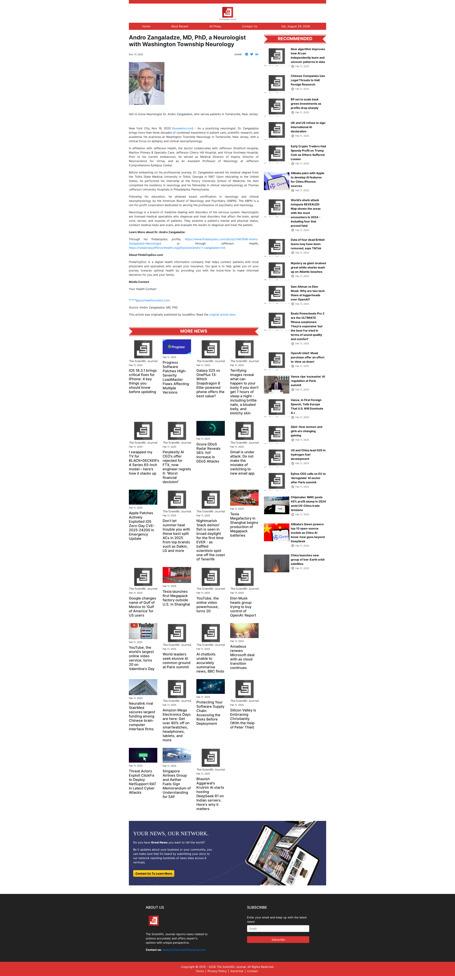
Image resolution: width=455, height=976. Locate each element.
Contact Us (249, 26)
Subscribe (278, 939)
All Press (215, 26)
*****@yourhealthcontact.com (149, 300)
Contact (252, 971)
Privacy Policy (217, 971)
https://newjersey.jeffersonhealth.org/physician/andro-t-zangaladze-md (177, 247)
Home (146, 26)
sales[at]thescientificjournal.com (184, 949)
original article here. (222, 314)
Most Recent (179, 26)
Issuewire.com (182, 128)
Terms (200, 971)
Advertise (236, 971)
